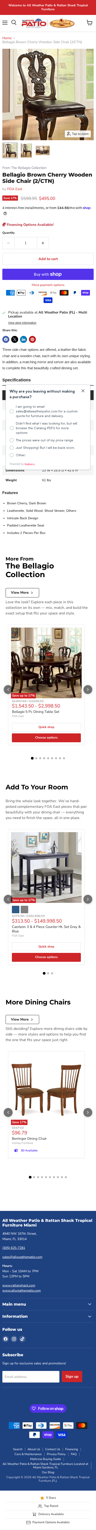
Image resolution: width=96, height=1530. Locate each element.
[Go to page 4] (42, 1177)
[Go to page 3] (38, 1177)
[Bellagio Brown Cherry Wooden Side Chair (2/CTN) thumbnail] (10, 150)
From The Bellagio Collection (24, 168)
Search (17, 1449)
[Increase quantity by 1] (43, 243)
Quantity (8, 233)
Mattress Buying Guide (45, 1459)
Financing (71, 1449)
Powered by (17, 464)
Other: (21, 455)
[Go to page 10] (66, 1177)
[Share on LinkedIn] (23, 339)
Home (7, 38)
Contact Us (52, 1449)
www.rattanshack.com (18, 1285)
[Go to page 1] (30, 1177)
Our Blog (48, 1472)
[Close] (82, 391)
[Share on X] (14, 339)
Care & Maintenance (28, 1454)
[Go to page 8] (58, 1177)
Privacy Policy (56, 1454)
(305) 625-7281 (13, 1248)
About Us (33, 1449)
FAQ (74, 1454)
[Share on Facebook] (5, 339)
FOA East (14, 189)
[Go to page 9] (62, 1177)
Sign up (72, 1376)
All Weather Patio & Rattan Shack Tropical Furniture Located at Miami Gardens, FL (45, 1466)
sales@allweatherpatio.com (22, 1257)
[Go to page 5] (46, 1177)
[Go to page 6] (50, 1177)
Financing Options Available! (30, 224)
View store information (22, 322)
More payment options (48, 285)
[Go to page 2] (34, 1177)
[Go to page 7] (54, 1177)
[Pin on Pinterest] (32, 339)
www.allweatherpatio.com (21, 1290)
